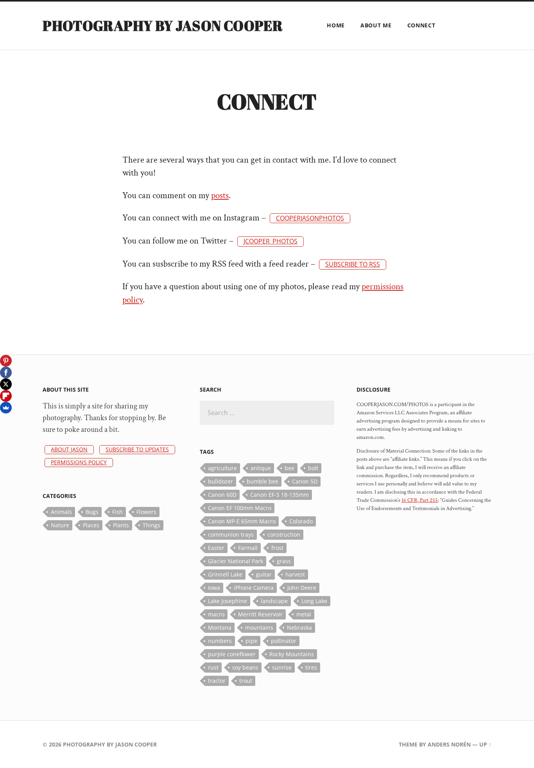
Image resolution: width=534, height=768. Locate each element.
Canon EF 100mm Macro (239, 508)
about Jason (69, 449)
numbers (220, 640)
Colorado (301, 521)
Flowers (146, 512)
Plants (121, 525)
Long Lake (314, 601)
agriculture (222, 468)
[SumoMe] (6, 408)
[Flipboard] (6, 396)
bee (289, 468)
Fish (117, 512)
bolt (313, 468)
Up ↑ (485, 744)
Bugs (92, 512)
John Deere (301, 587)
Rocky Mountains (291, 654)
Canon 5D (304, 481)
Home (336, 25)
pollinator (283, 640)
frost (277, 547)
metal (303, 614)
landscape (274, 601)
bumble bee (262, 481)
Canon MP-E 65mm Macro (242, 521)
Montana (219, 627)
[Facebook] (6, 372)
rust (213, 667)
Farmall (248, 547)
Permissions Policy (79, 462)
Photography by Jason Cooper (163, 25)
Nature (60, 525)
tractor (217, 680)
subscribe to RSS (352, 264)
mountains (259, 627)
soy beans (245, 667)
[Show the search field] (453, 25)
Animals (61, 512)
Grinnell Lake (225, 574)
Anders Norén (449, 744)
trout (245, 680)
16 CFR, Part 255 (419, 500)
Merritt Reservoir (260, 614)
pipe (251, 640)
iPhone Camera (254, 587)
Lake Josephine (227, 601)
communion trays (231, 534)
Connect (421, 25)
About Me (376, 25)
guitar (264, 574)
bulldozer (220, 481)
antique (261, 468)
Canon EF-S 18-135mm (279, 494)
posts (220, 195)
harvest (295, 574)
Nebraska (299, 627)
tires (311, 667)
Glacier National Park (235, 561)
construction (283, 534)
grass (284, 561)
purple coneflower (232, 654)
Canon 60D (222, 494)
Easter (216, 547)
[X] (6, 384)
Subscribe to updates (137, 449)
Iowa (214, 587)
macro (216, 614)
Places (91, 525)
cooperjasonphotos (310, 218)
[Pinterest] (6, 361)
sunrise (282, 667)
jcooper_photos (270, 241)
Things (151, 525)
